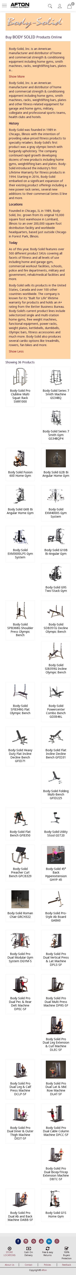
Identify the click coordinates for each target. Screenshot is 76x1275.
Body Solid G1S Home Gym (55, 1214)
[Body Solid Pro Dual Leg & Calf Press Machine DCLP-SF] (20, 1077)
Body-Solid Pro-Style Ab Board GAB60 (56, 916)
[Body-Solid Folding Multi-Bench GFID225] (55, 785)
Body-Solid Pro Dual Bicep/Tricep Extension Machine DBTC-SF (56, 1173)
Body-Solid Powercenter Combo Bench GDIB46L (56, 711)
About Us (9, 1264)
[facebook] (18, 1241)
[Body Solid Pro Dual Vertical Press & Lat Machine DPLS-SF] (55, 948)
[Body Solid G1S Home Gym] (55, 1207)
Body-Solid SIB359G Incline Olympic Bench (56, 668)
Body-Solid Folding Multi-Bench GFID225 (56, 794)
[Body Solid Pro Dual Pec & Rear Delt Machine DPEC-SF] (20, 992)
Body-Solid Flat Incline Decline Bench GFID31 (55, 753)
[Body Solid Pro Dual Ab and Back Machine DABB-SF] (20, 1207)
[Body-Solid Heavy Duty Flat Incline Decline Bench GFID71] (20, 744)
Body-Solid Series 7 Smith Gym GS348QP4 (56, 434)
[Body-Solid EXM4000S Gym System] (55, 503)
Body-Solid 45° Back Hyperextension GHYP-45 (56, 874)
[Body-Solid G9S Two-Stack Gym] (55, 581)
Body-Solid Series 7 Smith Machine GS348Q (56, 394)
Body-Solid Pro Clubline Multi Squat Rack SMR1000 (20, 395)
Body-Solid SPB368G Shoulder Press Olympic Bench (20, 629)
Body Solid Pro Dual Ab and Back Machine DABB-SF (20, 1216)
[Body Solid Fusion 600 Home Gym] (20, 466)
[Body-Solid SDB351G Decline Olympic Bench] (55, 618)
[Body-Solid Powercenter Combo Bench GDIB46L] (55, 700)
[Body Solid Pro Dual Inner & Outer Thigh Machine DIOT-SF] (20, 1122)
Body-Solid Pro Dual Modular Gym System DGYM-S (20, 957)
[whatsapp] (57, 1241)
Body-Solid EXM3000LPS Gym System (20, 553)
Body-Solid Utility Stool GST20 (56, 833)
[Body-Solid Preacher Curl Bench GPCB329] (20, 863)
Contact (28, 1264)
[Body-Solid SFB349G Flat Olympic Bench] (20, 700)
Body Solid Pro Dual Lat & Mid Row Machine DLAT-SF (55, 1088)
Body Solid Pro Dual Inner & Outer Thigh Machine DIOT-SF (20, 1133)
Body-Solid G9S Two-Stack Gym (56, 589)
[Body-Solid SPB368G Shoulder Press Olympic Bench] (20, 618)
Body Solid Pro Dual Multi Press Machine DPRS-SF (55, 1001)
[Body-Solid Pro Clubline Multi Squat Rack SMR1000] (20, 385)
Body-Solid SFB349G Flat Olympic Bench (20, 709)
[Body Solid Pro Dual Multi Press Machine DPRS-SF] (55, 992)
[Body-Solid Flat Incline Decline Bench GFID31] (55, 744)
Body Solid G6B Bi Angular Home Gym (20, 511)
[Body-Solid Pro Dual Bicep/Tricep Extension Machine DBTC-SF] (55, 1162)
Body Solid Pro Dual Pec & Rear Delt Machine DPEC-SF (20, 1003)
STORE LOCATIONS (9, 1254)
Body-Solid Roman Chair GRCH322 (20, 915)
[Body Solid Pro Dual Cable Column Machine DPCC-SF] (55, 1122)
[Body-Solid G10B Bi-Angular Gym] (55, 544)
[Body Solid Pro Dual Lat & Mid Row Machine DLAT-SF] (55, 1077)
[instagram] (26, 1241)
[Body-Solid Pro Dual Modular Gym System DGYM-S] (20, 948)
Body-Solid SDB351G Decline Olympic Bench (56, 628)
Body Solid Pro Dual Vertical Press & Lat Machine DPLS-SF (56, 959)
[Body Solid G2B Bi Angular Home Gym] (55, 466)
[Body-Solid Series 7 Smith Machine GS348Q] (55, 385)
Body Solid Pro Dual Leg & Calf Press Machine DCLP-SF (20, 1088)
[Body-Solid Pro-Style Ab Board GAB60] (55, 907)
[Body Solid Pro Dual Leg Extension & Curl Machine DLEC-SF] (55, 1033)
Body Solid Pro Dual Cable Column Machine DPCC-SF (56, 1131)
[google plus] (34, 1241)
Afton (44, 1270)
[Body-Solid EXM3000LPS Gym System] (20, 544)
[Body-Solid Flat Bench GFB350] (20, 826)
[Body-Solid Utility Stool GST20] (55, 826)
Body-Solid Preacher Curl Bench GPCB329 (20, 872)
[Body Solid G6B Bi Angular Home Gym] (20, 503)
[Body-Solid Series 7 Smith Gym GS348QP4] (55, 425)
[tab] (50, 6)
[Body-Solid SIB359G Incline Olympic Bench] (55, 659)
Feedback (66, 1264)
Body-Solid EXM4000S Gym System (56, 512)
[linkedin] (49, 1241)
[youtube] (41, 1241)
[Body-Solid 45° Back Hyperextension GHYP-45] (55, 863)
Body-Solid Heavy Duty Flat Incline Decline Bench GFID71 (20, 755)
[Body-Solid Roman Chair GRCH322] (20, 907)
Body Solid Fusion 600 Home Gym (20, 474)
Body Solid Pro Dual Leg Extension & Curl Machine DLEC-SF (56, 1044)
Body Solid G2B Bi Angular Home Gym (55, 474)
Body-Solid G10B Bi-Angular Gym (56, 552)
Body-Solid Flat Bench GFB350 (20, 833)
